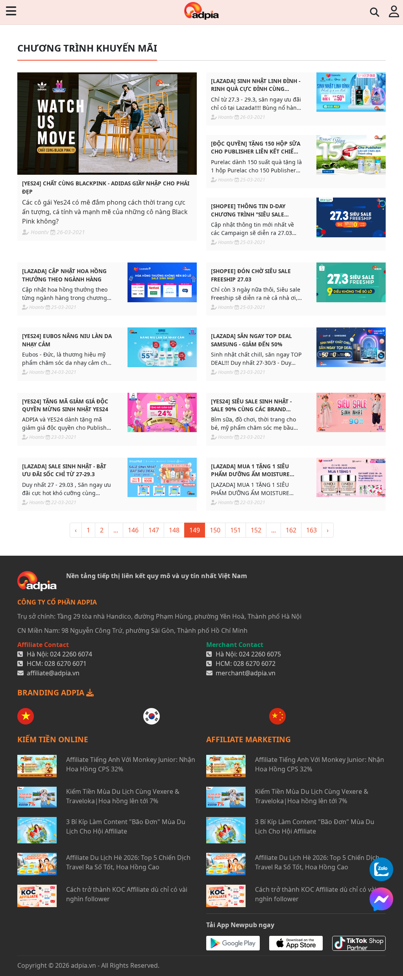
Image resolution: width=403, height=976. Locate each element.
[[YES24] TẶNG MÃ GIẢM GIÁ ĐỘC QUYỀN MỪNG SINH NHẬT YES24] (162, 413)
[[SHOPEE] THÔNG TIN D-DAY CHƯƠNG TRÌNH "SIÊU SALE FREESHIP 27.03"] (351, 217)
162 (291, 530)
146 (133, 530)
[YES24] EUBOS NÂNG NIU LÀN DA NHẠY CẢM (67, 340)
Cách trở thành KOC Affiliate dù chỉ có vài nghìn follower (126, 894)
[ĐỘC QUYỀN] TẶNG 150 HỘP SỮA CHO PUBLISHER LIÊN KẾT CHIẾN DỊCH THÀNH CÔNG (255, 148)
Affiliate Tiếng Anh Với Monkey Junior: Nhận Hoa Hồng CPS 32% (130, 764)
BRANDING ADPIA (51, 692)
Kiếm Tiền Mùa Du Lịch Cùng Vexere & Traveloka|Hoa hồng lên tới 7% (122, 796)
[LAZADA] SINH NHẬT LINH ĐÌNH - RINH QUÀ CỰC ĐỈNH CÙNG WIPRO (255, 85)
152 (256, 530)
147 (153, 530)
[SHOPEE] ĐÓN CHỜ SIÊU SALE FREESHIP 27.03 (251, 275)
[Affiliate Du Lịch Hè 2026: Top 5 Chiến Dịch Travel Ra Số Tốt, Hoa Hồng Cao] (37, 864)
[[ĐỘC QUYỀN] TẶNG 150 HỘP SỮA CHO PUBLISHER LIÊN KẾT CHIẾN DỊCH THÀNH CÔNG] (351, 155)
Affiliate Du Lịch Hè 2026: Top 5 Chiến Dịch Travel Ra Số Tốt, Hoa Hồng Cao (128, 862)
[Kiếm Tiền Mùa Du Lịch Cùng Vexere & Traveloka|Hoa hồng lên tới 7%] (37, 797)
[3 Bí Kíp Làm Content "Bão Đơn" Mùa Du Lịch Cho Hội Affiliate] (37, 830)
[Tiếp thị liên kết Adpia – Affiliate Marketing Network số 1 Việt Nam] (201, 11)
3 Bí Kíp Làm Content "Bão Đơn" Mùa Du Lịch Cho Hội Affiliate (125, 826)
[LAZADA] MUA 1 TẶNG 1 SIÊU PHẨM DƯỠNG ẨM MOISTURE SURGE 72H (250, 470)
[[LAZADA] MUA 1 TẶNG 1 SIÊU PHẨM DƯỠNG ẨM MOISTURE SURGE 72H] (351, 477)
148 (174, 530)
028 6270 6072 (254, 663)
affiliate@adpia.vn (53, 673)
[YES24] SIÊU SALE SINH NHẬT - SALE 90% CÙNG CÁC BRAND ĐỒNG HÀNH (251, 405)
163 (311, 530)
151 (235, 530)
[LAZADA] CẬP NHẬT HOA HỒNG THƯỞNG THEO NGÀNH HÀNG (64, 275)
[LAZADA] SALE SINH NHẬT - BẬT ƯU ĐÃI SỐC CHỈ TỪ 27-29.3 (64, 470)
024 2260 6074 (71, 654)
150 (215, 530)
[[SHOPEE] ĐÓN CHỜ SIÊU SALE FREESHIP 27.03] (351, 282)
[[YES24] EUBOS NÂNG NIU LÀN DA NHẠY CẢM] (162, 347)
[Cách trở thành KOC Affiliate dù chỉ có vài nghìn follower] (37, 896)
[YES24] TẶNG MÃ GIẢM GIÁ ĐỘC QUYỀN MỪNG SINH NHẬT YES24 (65, 405)
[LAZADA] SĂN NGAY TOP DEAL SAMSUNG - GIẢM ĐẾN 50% (251, 340)
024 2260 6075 (260, 654)
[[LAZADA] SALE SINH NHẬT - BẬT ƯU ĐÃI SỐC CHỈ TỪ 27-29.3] (162, 477)
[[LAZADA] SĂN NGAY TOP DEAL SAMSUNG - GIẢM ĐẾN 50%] (351, 347)
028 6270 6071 (65, 663)
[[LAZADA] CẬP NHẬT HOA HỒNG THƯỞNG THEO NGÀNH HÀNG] (162, 282)
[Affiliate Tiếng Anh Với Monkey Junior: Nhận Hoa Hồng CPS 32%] (37, 766)
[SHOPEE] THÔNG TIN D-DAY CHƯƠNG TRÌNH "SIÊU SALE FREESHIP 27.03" (248, 210)
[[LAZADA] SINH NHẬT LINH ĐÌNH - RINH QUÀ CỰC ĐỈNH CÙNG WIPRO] (351, 92)
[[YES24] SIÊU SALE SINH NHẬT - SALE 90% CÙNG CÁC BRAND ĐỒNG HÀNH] (351, 413)
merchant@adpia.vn (245, 673)
